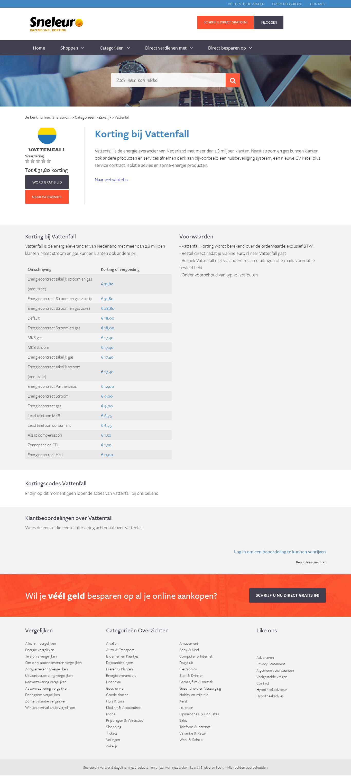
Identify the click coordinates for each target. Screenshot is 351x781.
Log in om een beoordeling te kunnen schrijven (280, 551)
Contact (318, 3)
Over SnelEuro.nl (287, 3)
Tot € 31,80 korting (46, 170)
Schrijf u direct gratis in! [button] (225, 22)
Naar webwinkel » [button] (111, 179)
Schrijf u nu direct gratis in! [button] (287, 595)
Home (39, 47)
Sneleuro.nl (91, 767)
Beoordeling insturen (311, 562)
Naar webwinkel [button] (47, 196)
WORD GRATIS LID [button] (47, 182)
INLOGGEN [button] (269, 22)
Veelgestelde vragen (246, 3)
